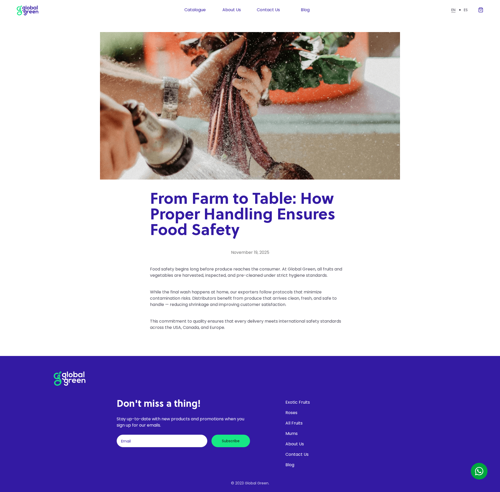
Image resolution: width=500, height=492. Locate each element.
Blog (305, 10)
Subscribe (231, 441)
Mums (291, 433)
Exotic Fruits (297, 402)
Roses (291, 413)
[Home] (34, 10)
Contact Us (268, 10)
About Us (231, 10)
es (466, 10)
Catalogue (195, 10)
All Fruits (294, 423)
